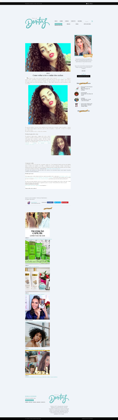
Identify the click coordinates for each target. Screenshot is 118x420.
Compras (88, 103)
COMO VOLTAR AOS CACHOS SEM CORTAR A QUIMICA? (38, 239)
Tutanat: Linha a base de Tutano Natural (34, 294)
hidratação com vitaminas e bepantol (45, 177)
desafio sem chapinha (62, 78)
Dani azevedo (33, 185)
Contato (73, 21)
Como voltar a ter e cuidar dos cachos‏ (48, 75)
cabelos (48, 73)
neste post (54, 168)
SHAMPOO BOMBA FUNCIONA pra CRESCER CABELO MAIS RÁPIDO (41, 377)
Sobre (61, 21)
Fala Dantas (34, 202)
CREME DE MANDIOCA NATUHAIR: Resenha (36, 322)
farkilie (38, 185)
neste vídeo (48, 168)
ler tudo (83, 70)
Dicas (91, 103)
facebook (51, 202)
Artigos (30, 402)
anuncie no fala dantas (83, 76)
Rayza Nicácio (27, 185)
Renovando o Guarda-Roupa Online (86, 105)
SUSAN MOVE (91, 418)
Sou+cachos (32, 144)
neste (59, 168)
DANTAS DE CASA (58, 25)
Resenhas (31, 320)
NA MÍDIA (80, 21)
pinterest (65, 202)
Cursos (67, 21)
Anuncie (38, 402)
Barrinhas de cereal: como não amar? (86, 100)
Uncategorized (84, 92)
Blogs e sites (83, 86)
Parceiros (83, 98)
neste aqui (46, 178)
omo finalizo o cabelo (63, 176)
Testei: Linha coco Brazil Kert (32, 266)
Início (56, 21)
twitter (58, 202)
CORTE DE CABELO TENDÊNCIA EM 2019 (35, 349)
